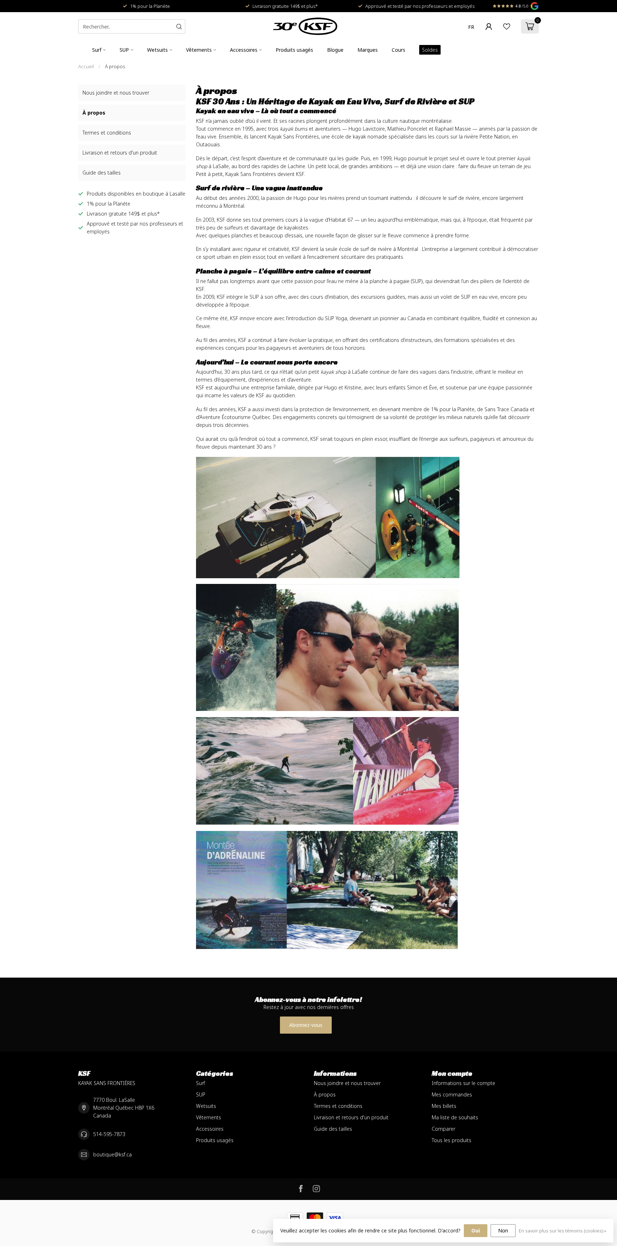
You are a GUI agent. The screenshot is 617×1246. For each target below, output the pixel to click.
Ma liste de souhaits (455, 1117)
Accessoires (243, 49)
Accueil (86, 66)
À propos (115, 66)
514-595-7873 (109, 1134)
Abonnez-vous (305, 1024)
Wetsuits (157, 49)
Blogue (335, 49)
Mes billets (444, 1106)
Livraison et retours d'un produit (119, 152)
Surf (96, 49)
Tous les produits (451, 1140)
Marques (367, 49)
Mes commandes (452, 1094)
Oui (475, 1230)
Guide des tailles (101, 172)
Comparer (443, 1128)
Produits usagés (294, 49)
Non (503, 1230)
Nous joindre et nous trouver (115, 92)
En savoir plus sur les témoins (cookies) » (562, 1231)
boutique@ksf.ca (112, 1154)
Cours (398, 49)
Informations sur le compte (463, 1083)
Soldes (430, 49)
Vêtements (199, 49)
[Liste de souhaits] (506, 26)
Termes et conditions (106, 132)
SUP (124, 49)
